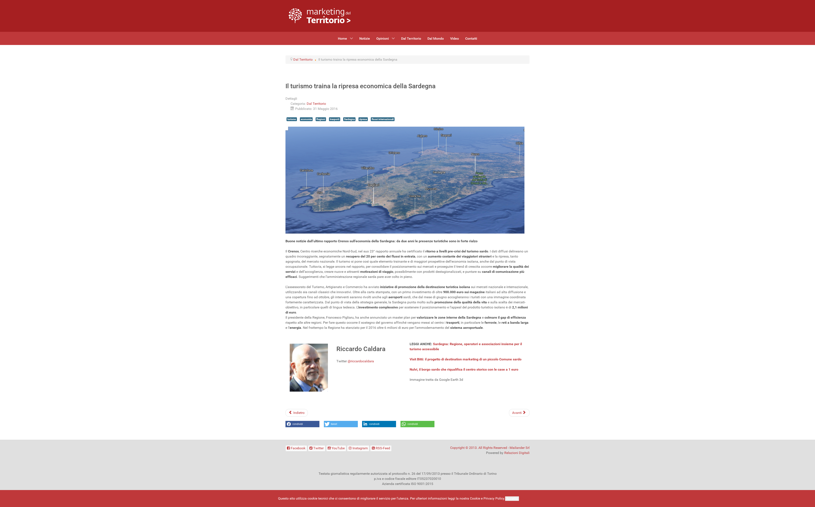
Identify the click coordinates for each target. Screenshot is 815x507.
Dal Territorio (316, 104)
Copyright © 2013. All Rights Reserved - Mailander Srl (490, 448)
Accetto (512, 499)
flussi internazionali (383, 119)
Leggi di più (528, 498)
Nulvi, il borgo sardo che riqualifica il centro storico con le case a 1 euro (464, 369)
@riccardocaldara (361, 361)
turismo (291, 119)
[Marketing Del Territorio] (319, 16)
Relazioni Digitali (517, 453)
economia (306, 119)
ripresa (363, 119)
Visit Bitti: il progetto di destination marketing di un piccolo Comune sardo (465, 359)
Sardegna (349, 119)
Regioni (320, 119)
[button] (302, 424)
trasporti (334, 119)
